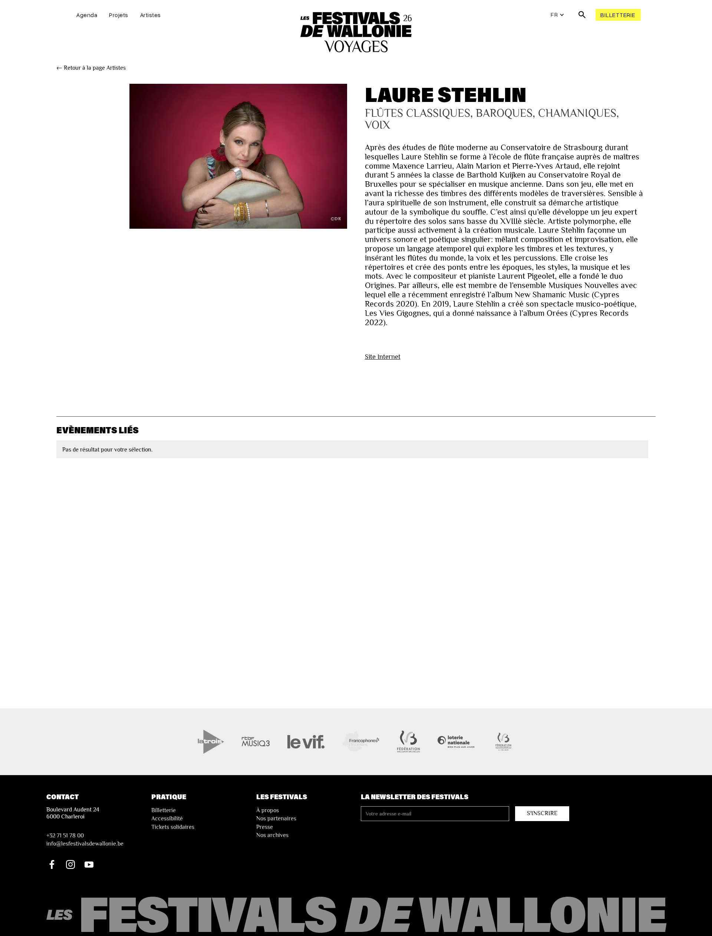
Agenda (86, 15)
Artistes (150, 15)
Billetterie (617, 15)
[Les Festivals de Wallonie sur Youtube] (89, 864)
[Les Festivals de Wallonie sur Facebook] (51, 864)
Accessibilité (167, 818)
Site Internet (382, 356)
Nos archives (272, 835)
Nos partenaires (276, 818)
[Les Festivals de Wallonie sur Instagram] (70, 864)
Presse (264, 827)
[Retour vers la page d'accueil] (357, 915)
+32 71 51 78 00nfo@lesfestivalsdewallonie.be (84, 839)
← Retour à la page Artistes (91, 68)
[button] (557, 14)
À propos (267, 810)
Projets (118, 15)
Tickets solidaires (172, 827)
